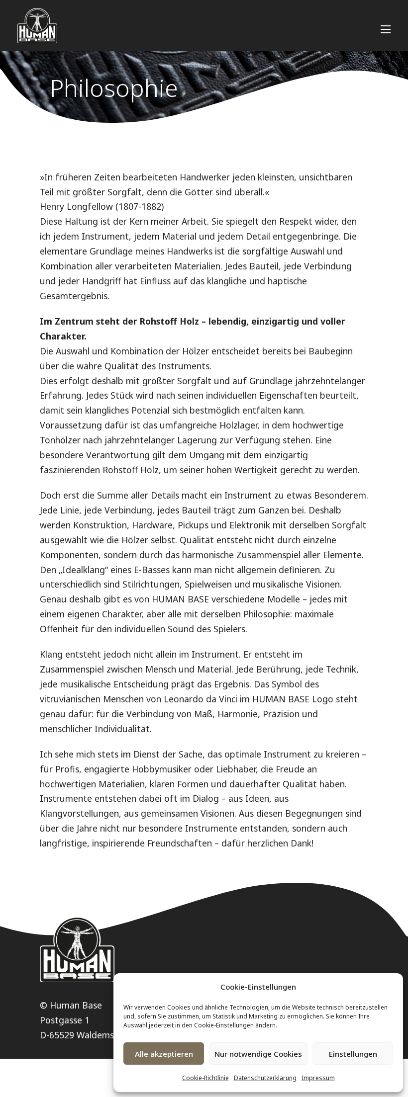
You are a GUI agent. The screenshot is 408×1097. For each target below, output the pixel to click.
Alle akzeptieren (164, 1054)
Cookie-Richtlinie (205, 1078)
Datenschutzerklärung (265, 1078)
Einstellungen (353, 1054)
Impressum (318, 1078)
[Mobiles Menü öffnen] (386, 29)
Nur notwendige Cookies (258, 1054)
